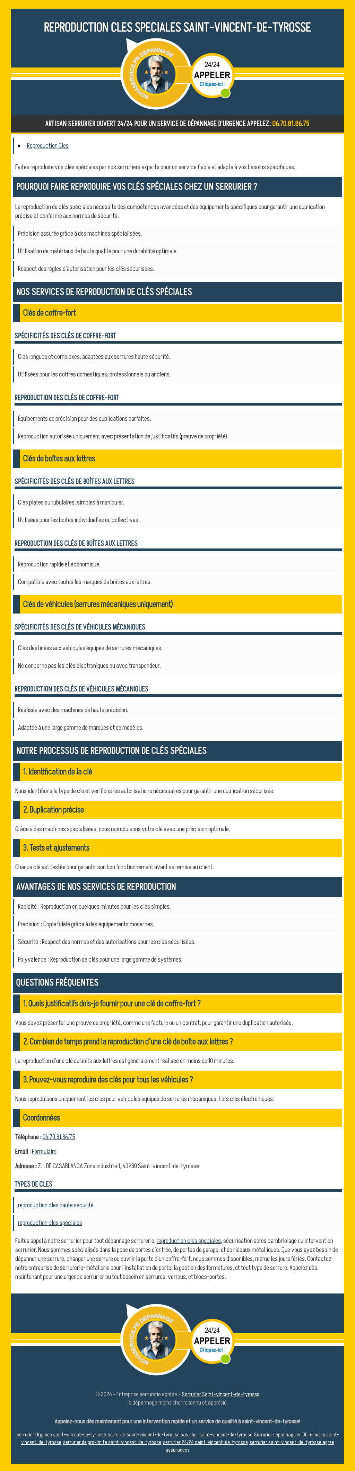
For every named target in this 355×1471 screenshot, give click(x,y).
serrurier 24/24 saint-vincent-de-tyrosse (205, 1442)
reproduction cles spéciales (50, 1222)
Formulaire (44, 1151)
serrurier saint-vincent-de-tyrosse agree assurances (249, 1446)
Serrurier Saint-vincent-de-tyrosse (221, 1394)
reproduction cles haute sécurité (56, 1205)
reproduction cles (48, 145)
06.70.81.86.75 (290, 124)
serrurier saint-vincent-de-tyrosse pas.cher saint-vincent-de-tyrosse (180, 1434)
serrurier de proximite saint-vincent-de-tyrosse (112, 1442)
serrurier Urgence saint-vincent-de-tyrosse (61, 1434)
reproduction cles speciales (189, 1240)
